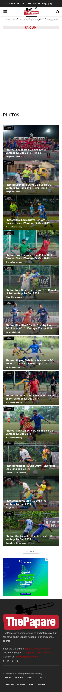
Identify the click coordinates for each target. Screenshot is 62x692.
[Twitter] (17, 661)
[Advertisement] (31, 76)
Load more (29, 551)
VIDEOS (38, 36)
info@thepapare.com (27, 656)
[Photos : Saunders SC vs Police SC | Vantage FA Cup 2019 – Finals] (31, 142)
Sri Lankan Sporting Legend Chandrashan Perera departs (31, 19)
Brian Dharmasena (14, 297)
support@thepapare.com (37, 652)
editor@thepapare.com (37, 648)
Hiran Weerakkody (14, 227)
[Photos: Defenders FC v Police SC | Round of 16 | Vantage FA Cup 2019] (31, 388)
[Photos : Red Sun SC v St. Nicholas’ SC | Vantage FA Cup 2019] (31, 423)
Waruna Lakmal (13, 332)
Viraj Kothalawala (14, 156)
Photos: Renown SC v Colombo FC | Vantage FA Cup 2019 (26, 502)
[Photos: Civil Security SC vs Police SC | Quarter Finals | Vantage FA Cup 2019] (31, 247)
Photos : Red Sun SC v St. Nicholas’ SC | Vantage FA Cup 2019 (29, 432)
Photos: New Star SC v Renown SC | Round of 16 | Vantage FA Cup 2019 (31, 292)
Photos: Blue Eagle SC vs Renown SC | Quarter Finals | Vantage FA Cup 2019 (28, 221)
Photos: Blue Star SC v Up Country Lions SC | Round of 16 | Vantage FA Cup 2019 (30, 327)
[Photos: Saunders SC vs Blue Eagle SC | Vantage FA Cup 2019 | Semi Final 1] (31, 177)
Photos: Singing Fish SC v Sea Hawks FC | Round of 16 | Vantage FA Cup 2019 (30, 362)
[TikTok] (12, 661)
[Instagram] (8, 661)
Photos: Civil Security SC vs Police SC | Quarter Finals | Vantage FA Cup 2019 (29, 257)
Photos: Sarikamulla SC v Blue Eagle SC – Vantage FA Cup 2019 (30, 538)
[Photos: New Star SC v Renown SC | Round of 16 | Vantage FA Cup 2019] (31, 282)
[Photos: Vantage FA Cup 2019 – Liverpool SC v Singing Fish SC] (31, 458)
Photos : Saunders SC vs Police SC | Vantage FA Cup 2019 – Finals (27, 151)
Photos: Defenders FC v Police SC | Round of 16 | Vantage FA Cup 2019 (30, 397)
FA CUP (30, 27)
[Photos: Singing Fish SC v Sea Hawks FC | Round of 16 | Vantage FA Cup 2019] (31, 353)
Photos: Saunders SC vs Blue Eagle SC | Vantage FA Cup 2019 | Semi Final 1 (29, 186)
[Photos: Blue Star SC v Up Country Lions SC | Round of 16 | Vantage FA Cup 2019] (31, 317)
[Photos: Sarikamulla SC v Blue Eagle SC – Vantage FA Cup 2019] (31, 528)
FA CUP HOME (26, 36)
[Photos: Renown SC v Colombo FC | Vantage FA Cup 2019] (31, 493)
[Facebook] (3, 661)
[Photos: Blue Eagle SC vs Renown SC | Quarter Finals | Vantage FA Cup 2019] (31, 212)
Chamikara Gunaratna (16, 472)
